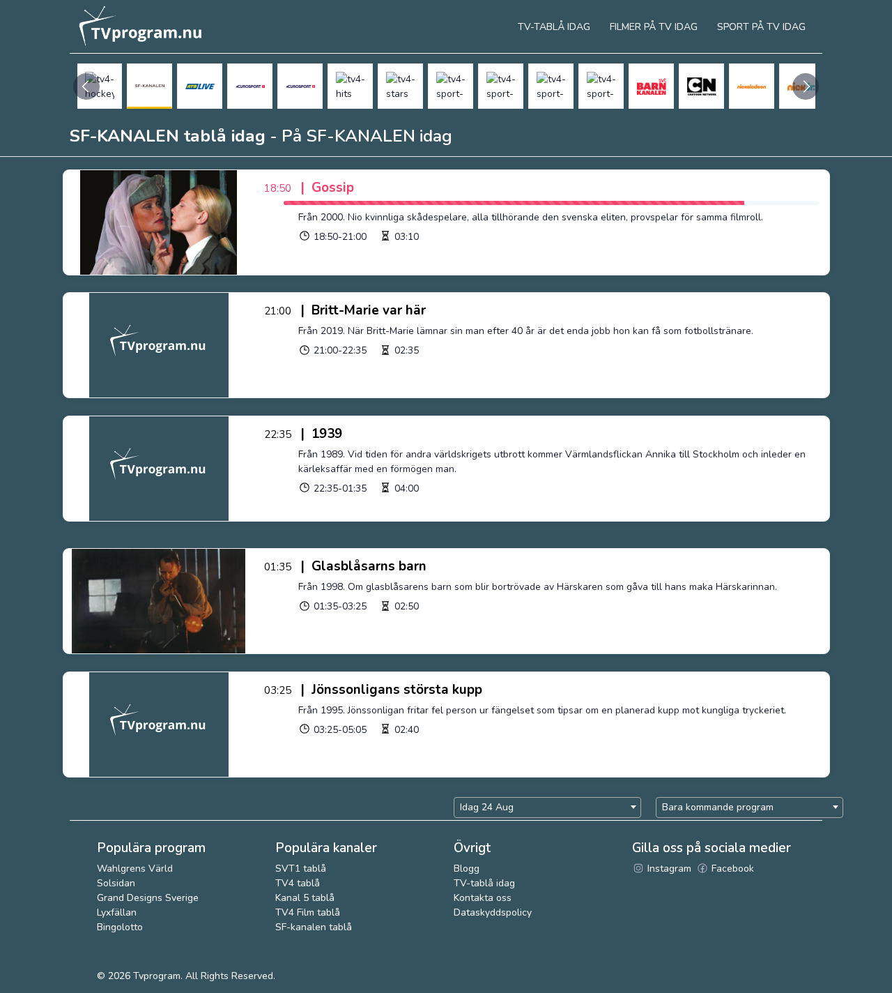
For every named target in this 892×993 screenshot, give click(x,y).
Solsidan (116, 883)
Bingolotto (120, 927)
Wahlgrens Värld (135, 868)
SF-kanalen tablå (313, 927)
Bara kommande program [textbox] (718, 807)
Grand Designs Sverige (148, 897)
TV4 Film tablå (307, 912)
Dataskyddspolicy (493, 912)
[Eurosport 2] (300, 86)
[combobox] (547, 807)
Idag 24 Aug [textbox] (487, 807)
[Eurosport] (249, 86)
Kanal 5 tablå (304, 897)
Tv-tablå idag (554, 26)
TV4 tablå (297, 883)
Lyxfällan (117, 912)
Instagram (668, 868)
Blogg (466, 868)
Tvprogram (156, 976)
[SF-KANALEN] (149, 86)
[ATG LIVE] (199, 86)
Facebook (731, 868)
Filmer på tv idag (654, 26)
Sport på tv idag (761, 26)
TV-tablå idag (484, 883)
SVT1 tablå (300, 868)
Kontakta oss (483, 897)
